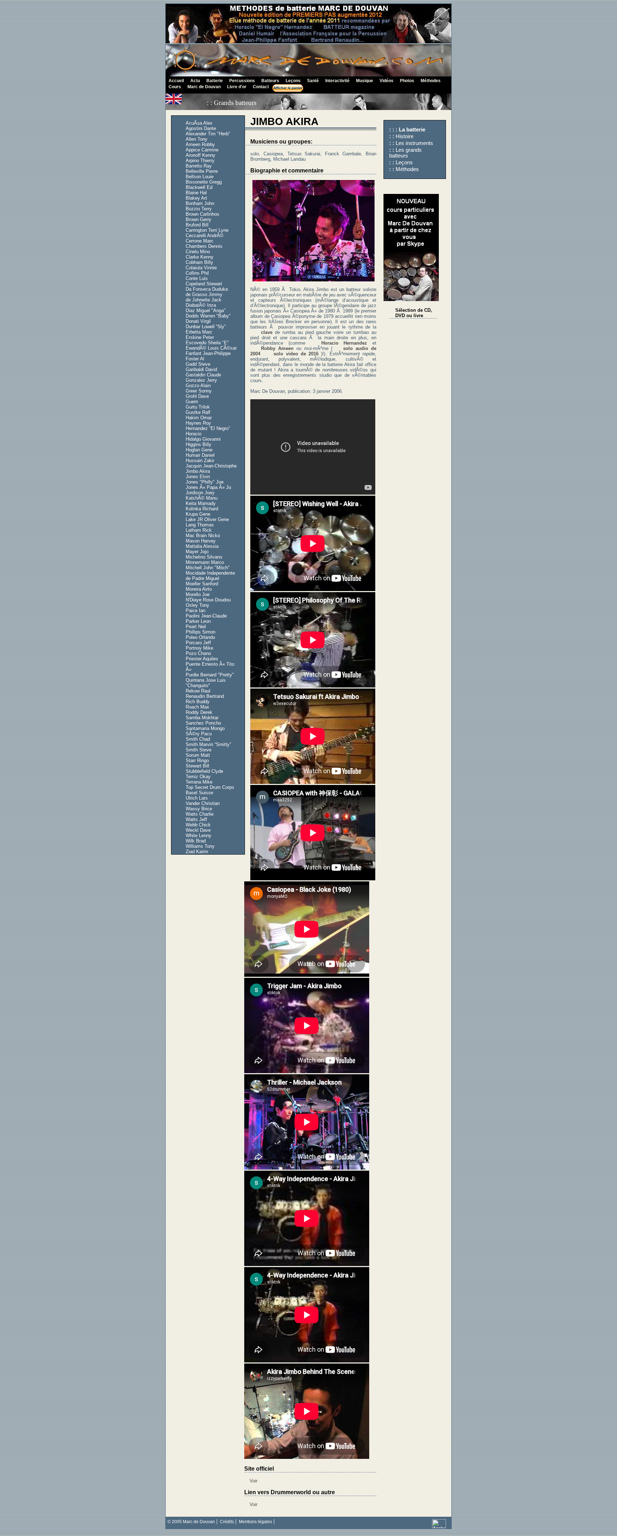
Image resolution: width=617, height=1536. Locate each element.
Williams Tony (200, 846)
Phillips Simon (200, 632)
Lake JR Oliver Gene (207, 519)
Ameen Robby (200, 144)
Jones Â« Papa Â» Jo (208, 487)
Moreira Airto (199, 589)
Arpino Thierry (200, 160)
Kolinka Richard (202, 508)
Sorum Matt (198, 755)
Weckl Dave (198, 830)
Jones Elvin (198, 476)
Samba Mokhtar (202, 717)
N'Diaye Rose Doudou (208, 599)
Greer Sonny (199, 391)
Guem (192, 401)
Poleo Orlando (200, 637)
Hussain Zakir (200, 460)
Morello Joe (198, 594)
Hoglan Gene (199, 449)
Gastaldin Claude (203, 374)
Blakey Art (196, 198)
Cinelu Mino (198, 251)
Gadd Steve (198, 364)
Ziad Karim (197, 851)
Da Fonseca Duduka (207, 289)
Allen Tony (196, 139)
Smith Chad (198, 739)
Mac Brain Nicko (203, 535)
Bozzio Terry (199, 208)
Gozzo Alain (198, 385)
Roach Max (197, 707)
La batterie (412, 129)
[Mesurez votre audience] (439, 1526)
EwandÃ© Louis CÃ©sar (211, 348)
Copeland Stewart (204, 283)
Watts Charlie (200, 814)
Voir (253, 1481)
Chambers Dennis (204, 246)
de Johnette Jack (203, 299)
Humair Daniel (200, 455)
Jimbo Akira (198, 471)
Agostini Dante (201, 128)
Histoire (404, 136)
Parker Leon (198, 621)
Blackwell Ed (199, 187)
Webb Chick (198, 824)
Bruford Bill (197, 224)
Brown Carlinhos (202, 214)
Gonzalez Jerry (201, 380)
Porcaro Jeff (198, 642)
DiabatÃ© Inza (201, 305)
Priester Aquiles (202, 658)
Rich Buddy (198, 701)
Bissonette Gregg (204, 182)
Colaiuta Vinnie (201, 267)
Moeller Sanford (202, 583)
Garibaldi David (201, 369)
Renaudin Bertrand (205, 696)
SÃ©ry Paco (199, 733)
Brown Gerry (198, 219)
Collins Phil (197, 273)
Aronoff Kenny (200, 155)
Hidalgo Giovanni (203, 439)
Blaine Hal (196, 192)
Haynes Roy (198, 423)
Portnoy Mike (199, 648)
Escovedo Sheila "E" (207, 342)
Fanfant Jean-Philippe (208, 353)
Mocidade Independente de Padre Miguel (210, 575)
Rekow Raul (198, 691)
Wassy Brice (199, 808)
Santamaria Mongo (205, 728)
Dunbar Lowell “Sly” (206, 326)
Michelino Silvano (204, 557)
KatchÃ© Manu (201, 498)
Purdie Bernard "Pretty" (210, 674)
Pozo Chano (198, 653)
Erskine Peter (200, 337)
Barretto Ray (199, 166)
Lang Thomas (200, 524)
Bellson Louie (200, 176)
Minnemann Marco (205, 562)
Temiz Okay (198, 776)
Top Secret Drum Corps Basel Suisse (210, 790)
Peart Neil (196, 626)
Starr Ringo (197, 760)
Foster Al (195, 358)
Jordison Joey (200, 492)
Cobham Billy (199, 262)
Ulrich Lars (197, 798)
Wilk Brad (196, 841)
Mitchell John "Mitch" (208, 567)
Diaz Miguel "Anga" (206, 310)
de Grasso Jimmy (204, 294)
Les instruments (414, 143)
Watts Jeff (196, 819)
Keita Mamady (201, 503)
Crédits (227, 1521)
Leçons (404, 162)
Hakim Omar (199, 417)
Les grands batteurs (405, 153)
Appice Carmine (202, 149)
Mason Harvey (201, 541)
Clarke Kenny (200, 257)
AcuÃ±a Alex (199, 123)
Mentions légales (255, 1521)
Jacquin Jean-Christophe (211, 466)
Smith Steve (198, 749)
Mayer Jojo (197, 551)
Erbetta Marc (199, 332)
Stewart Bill (197, 766)
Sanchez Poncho (203, 723)
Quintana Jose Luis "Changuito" (206, 682)
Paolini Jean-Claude (206, 616)
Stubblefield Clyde (204, 771)
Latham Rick (199, 530)
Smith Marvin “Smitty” (208, 744)
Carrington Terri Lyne (207, 230)
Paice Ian (195, 610)
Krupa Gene (198, 514)
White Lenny (198, 835)
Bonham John (200, 203)
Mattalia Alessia (202, 546)
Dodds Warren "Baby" (208, 316)
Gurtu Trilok (198, 407)
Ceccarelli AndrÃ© (205, 235)
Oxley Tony (197, 605)
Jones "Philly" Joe (205, 482)
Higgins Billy (198, 444)
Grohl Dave (197, 396)
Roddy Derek (199, 712)
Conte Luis (197, 278)
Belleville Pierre (202, 171)
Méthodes (407, 169)
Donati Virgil (198, 321)
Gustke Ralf (198, 412)
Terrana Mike (199, 782)
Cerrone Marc (200, 241)
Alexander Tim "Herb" (208, 133)
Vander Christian (203, 803)
